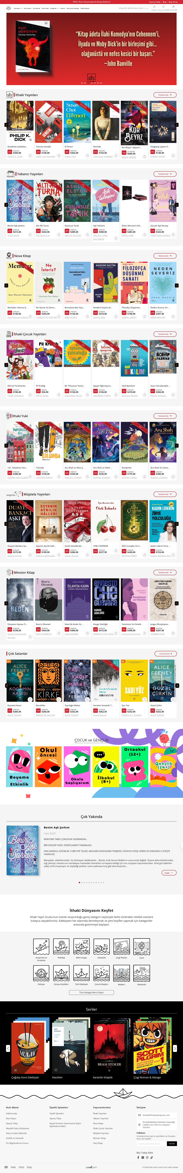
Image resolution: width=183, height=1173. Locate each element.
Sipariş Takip (154, 2)
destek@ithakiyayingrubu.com (156, 1115)
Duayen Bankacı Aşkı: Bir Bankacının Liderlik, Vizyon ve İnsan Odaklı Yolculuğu (18, 546)
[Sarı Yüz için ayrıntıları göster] (134, 681)
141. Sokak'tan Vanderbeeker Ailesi (18, 467)
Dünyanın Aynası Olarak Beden (18, 624)
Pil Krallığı (40, 386)
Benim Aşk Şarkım (16, 225)
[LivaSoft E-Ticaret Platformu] (91, 1167)
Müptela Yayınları (101, 1133)
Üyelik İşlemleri (57, 1113)
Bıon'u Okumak (43, 624)
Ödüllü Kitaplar (85, 8)
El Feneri (69, 146)
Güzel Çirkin (156, 705)
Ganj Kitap (98, 1143)
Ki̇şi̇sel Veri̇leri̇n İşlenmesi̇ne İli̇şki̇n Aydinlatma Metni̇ (65, 1124)
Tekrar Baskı (45, 8)
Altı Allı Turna (42, 225)
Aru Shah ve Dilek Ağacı (103, 467)
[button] (79, 882)
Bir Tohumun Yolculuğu (75, 386)
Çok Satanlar (36, 8)
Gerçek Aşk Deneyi (159, 225)
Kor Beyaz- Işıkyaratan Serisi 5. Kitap (132, 147)
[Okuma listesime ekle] (31, 104)
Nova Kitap (98, 1123)
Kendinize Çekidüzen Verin (18, 146)
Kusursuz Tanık (72, 225)
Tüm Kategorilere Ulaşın (91, 992)
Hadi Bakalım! (128, 386)
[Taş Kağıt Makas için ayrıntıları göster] (77, 681)
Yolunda (40, 467)
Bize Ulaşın (11, 1118)
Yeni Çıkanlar (27, 8)
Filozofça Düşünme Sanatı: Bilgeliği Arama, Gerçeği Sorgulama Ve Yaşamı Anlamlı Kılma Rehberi (132, 307)
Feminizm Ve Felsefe (131, 624)
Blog (165, 2)
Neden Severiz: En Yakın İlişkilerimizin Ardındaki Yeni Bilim (160, 307)
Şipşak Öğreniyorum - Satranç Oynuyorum (103, 386)
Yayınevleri (17, 8)
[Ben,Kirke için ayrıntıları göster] (48, 681)
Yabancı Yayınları (101, 1118)
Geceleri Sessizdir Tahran (103, 705)
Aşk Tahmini (99, 225)
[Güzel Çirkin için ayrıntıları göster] (163, 681)
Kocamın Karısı (14, 705)
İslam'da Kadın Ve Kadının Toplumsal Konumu (75, 624)
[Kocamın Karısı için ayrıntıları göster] (20, 681)
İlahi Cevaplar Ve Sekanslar (132, 546)
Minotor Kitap (99, 1138)
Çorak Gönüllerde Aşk (75, 546)
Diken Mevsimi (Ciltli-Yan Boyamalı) (132, 225)
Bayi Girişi (173, 2)
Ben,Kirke (40, 705)
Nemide (97, 146)
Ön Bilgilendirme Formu (17, 1143)
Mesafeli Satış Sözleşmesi (17, 1128)
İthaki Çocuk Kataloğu (72, 8)
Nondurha (126, 467)
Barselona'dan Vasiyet (75, 307)
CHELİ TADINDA (100, 546)
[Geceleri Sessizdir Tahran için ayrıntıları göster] (105, 681)
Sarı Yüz (125, 705)
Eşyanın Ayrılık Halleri (46, 546)
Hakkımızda (11, 1113)
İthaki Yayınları (100, 1113)
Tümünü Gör (163, 95)
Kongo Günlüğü (100, 624)
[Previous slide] (6, 125)
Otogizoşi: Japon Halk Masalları (160, 146)
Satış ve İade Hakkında (16, 1133)
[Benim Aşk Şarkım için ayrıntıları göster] (22, 850)
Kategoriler (53, 8)
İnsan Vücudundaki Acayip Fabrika (160, 386)
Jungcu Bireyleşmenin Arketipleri (160, 624)
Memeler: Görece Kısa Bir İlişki (18, 307)
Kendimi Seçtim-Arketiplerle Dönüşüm (103, 307)
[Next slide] (177, 125)
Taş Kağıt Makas (72, 705)
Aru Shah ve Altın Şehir (75, 467)
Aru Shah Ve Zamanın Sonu (160, 467)
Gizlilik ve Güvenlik (15, 1138)
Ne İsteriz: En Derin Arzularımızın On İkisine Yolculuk (46, 307)
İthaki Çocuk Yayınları (103, 1128)
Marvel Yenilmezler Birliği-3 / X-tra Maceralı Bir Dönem (18, 386)
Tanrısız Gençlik (43, 146)
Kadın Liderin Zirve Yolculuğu (160, 546)
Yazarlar (62, 8)
